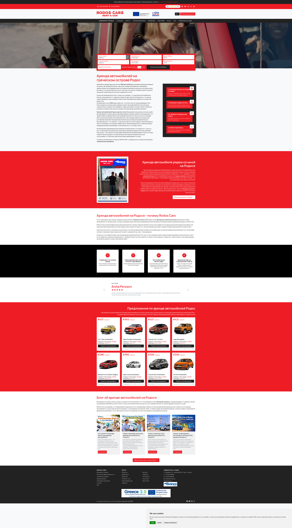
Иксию (143, 191)
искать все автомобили (158, 67)
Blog (169, 21)
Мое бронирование (188, 14)
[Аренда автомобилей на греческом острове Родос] (110, 14)
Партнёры (161, 21)
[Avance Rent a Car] (170, 486)
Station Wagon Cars (127, 483)
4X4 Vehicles (146, 478)
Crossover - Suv (126, 481)
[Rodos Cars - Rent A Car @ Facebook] (182, 6)
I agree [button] (152, 522)
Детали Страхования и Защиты (168, 2)
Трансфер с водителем (103, 483)
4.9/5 (177, 6)
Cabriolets (124, 485)
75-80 (143, 67)
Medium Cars (125, 476)
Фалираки (186, 189)
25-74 (139, 67)
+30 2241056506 (114, 6)
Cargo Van (145, 476)
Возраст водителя (127, 67)
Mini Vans (145, 474)
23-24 (135, 67)
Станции (119, 21)
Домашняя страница (106, 21)
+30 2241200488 (103, 6)
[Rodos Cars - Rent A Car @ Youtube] (185, 6)
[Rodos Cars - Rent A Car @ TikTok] (191, 6)
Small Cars (124, 474)
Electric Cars (146, 483)
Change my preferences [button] (170, 522)
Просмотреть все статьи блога (145, 462)
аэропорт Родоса (148, 176)
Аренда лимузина (139, 21)
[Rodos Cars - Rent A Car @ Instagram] (188, 6)
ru (177, 14)
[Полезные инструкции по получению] (127, 57)
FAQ (174, 21)
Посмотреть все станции (183, 197)
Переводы (151, 21)
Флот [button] (127, 21)
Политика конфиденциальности (106, 476)
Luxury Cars (146, 481)
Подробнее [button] (102, 454)
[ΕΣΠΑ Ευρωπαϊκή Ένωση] (146, 14)
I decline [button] (159, 522)
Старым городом (179, 176)
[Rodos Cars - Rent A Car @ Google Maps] (194, 6)
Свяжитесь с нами (185, 21)
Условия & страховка (102, 478)
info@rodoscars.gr (170, 481)
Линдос (191, 189)
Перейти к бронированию (108, 348)
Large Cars (125, 478)
